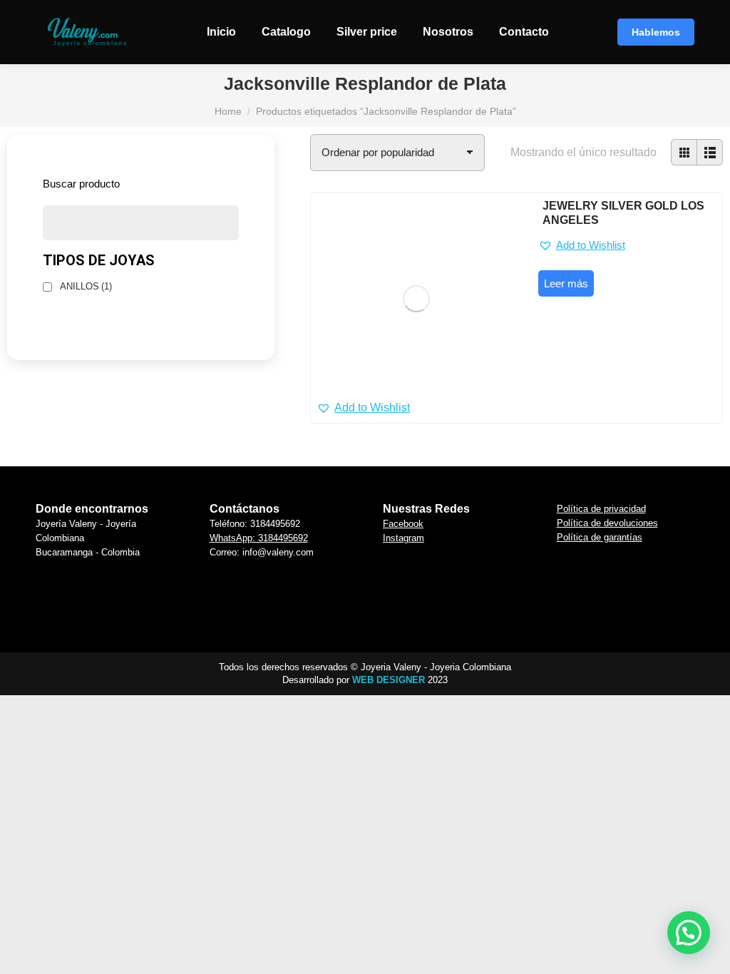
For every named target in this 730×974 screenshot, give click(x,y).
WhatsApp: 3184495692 (259, 538)
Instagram (403, 538)
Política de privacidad (601, 508)
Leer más (566, 283)
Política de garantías (599, 537)
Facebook (403, 523)
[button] (363, 408)
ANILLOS (86, 286)
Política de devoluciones (607, 523)
